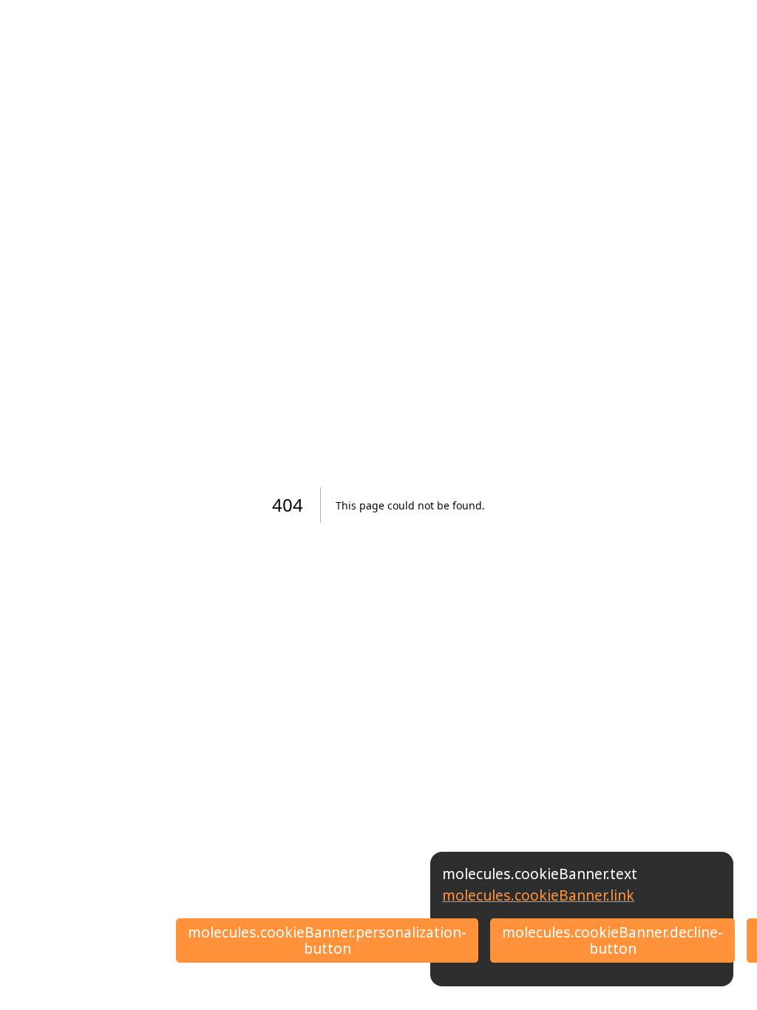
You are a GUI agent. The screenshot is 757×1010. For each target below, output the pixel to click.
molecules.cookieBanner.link (538, 895)
